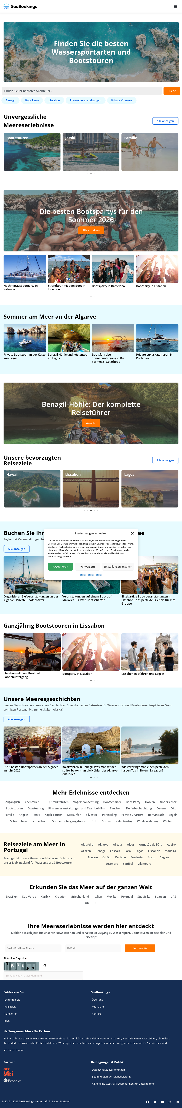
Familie (71, 137)
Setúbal (128, 864)
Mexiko (112, 897)
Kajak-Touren (54, 815)
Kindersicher (167, 802)
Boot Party (133, 802)
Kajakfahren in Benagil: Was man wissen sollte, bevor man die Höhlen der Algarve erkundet (89, 770)
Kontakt (96, 1013)
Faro (128, 851)
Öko (127, 137)
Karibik (45, 897)
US (95, 903)
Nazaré (93, 857)
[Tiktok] (170, 1102)
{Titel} (83, 574)
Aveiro (171, 844)
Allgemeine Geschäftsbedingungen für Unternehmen (123, 1083)
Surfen (106, 821)
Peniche (120, 857)
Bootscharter (112, 802)
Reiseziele (10, 1006)
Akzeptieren (60, 566)
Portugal (127, 897)
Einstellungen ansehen (118, 566)
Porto (151, 857)
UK (87, 903)
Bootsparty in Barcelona (108, 286)
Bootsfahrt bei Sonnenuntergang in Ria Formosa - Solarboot (108, 358)
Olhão (106, 857)
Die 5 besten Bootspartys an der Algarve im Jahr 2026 (31, 768)
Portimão (136, 857)
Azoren (86, 851)
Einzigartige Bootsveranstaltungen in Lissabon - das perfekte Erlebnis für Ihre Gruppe (148, 599)
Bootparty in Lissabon (151, 286)
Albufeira (87, 844)
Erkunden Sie (12, 999)
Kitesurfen (74, 815)
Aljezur (117, 844)
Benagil (100, 851)
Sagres (164, 857)
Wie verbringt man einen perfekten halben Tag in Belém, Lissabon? (145, 768)
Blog (7, 1020)
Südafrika (143, 897)
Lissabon (14, 474)
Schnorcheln (18, 821)
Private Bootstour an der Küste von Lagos (25, 356)
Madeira (170, 851)
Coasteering (36, 808)
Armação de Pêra (150, 844)
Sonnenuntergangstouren (69, 821)
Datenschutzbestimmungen (108, 1069)
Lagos (70, 474)
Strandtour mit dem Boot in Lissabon (66, 287)
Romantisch (156, 815)
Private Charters (132, 815)
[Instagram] (177, 1102)
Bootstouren (14, 808)
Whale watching (147, 821)
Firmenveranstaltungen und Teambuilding (76, 808)
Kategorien (10, 1013)
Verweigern (87, 566)
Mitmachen (98, 1006)
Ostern (161, 808)
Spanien (160, 897)
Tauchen (115, 808)
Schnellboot (40, 821)
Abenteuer (32, 802)
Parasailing (109, 815)
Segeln (173, 815)
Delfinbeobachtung (139, 808)
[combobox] (82, 91)
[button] (132, 533)
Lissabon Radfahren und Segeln (142, 674)
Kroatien (60, 897)
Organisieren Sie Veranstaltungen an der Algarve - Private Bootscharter (31, 598)
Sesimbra (112, 864)
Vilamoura (144, 864)
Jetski (11, 137)
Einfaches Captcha (15, 958)
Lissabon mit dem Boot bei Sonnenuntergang (22, 675)
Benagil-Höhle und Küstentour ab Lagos (68, 356)
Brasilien (12, 897)
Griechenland (80, 897)
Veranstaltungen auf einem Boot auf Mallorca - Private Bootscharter (86, 598)
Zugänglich (12, 802)
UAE (173, 897)
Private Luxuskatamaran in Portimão (154, 356)
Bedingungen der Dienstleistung (111, 1076)
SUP (94, 821)
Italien (98, 897)
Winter (167, 821)
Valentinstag (124, 821)
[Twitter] (155, 1102)
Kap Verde (29, 897)
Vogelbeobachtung (86, 802)
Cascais (115, 851)
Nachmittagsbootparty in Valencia (21, 287)
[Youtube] (162, 1102)
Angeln (23, 815)
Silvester (91, 815)
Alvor (130, 844)
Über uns (97, 999)
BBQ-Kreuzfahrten (56, 802)
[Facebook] (147, 1102)
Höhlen (150, 802)
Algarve (131, 474)
